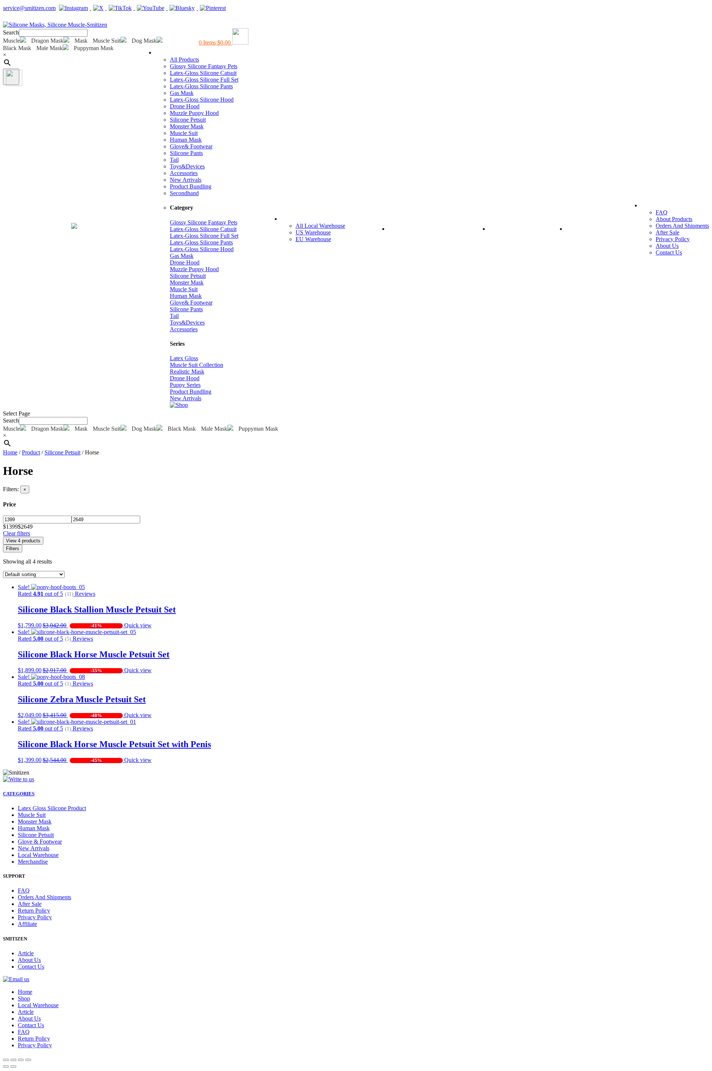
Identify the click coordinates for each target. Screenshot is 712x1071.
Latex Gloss (184, 358)
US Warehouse (313, 232)
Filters (12, 548)
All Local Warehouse (320, 226)
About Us (667, 246)
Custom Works (417, 228)
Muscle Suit (184, 133)
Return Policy (34, 910)
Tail (174, 160)
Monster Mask (187, 126)
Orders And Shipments (682, 226)
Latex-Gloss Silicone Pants (201, 86)
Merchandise (33, 861)
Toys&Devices (187, 166)
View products (23, 540)
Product (31, 452)
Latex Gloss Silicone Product (52, 808)
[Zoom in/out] (28, 1060)
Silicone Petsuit (188, 119)
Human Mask (186, 140)
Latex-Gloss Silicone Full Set (204, 79)
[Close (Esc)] (6, 1060)
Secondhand (184, 193)
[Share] (13, 1060)
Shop (168, 52)
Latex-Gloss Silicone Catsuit (203, 73)
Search (11, 32)
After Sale (667, 232)
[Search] (11, 77)
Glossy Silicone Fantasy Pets (203, 66)
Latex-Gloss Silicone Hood (202, 99)
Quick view (138, 625)
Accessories (184, 173)
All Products (184, 59)
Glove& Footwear (191, 146)
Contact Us (669, 252)
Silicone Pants (186, 153)
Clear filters (16, 533)
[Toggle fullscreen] (21, 1060)
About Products (674, 219)
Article (582, 228)
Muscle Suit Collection (196, 365)
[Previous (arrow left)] (6, 1066)
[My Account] (7, 18)
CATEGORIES (18, 793)
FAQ (653, 205)
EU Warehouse (313, 239)
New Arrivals (185, 180)
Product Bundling (190, 186)
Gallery (506, 228)
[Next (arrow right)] (13, 1066)
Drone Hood (185, 106)
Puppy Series (185, 385)
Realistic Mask (187, 371)
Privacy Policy (673, 239)
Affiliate (27, 924)
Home (12, 228)
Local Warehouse (313, 218)
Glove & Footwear (40, 841)
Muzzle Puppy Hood (194, 113)
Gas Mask (182, 93)
